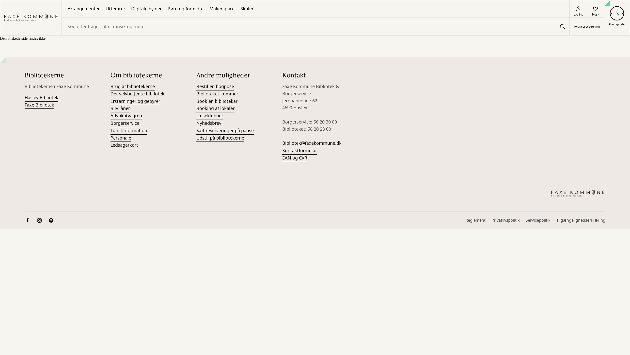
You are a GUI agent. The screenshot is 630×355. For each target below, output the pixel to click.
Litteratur (115, 9)
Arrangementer (84, 9)
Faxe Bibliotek (39, 105)
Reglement (475, 220)
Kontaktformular (299, 150)
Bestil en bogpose (215, 86)
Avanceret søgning (587, 26)
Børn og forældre (186, 9)
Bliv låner (120, 108)
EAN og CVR (294, 158)
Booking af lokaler (215, 108)
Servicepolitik (538, 220)
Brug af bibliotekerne (132, 86)
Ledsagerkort (124, 145)
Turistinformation (128, 130)
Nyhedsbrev (208, 123)
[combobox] (315, 26)
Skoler (246, 9)
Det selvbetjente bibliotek (137, 94)
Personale (120, 138)
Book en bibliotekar (216, 101)
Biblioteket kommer (217, 94)
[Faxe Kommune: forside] (31, 17)
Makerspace (222, 9)
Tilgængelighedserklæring (580, 220)
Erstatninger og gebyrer (135, 101)
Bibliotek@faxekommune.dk (312, 143)
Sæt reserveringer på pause (225, 130)
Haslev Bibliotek (41, 97)
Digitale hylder (146, 9)
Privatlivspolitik (505, 220)
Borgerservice (124, 123)
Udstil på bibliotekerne (220, 138)
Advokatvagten (126, 116)
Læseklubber (209, 116)
